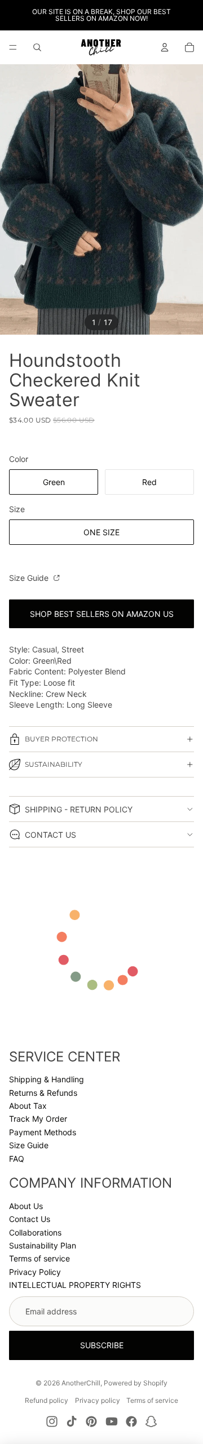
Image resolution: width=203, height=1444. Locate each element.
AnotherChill (80, 1383)
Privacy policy (97, 1400)
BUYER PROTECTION (61, 739)
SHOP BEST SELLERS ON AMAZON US (102, 614)
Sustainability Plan (42, 1245)
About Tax (28, 1105)
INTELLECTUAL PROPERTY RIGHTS (75, 1285)
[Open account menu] (164, 47)
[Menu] (13, 47)
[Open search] (37, 47)
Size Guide (30, 578)
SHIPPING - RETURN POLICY (79, 809)
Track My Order (38, 1118)
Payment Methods (42, 1132)
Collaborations (35, 1232)
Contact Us (29, 1219)
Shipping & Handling (46, 1079)
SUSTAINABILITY (53, 764)
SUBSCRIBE (101, 1345)
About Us (26, 1206)
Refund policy (46, 1400)
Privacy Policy (35, 1272)
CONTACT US (50, 834)
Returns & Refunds (43, 1093)
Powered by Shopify (135, 1383)
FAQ (16, 1158)
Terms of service (39, 1258)
